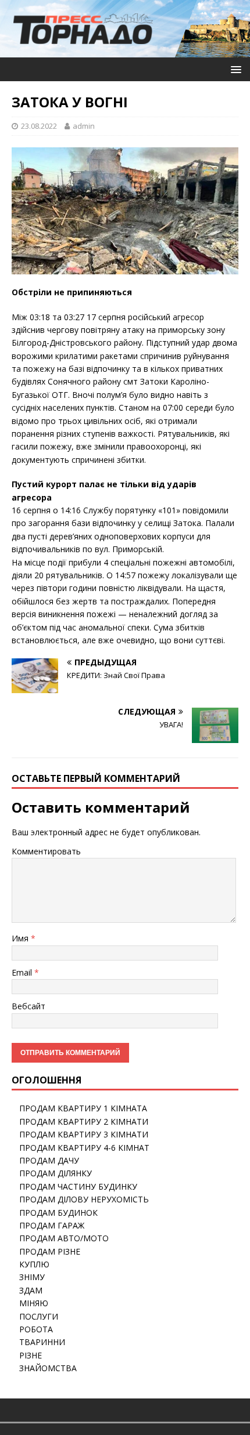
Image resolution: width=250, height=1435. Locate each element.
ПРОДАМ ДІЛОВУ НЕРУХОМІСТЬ (84, 1199)
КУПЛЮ (34, 1264)
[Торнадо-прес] (83, 50)
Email (23, 972)
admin (84, 126)
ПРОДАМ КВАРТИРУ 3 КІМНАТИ (83, 1134)
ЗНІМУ (32, 1276)
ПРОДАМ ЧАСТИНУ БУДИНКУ (78, 1186)
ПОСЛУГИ (38, 1316)
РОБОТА (36, 1329)
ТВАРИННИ (42, 1341)
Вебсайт (28, 1006)
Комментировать (46, 851)
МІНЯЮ (33, 1303)
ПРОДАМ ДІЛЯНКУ (55, 1173)
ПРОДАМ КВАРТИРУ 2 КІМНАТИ (83, 1121)
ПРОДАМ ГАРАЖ (51, 1225)
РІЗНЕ (30, 1355)
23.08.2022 (39, 126)
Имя (21, 938)
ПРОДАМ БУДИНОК (58, 1212)
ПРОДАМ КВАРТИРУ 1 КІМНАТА (83, 1108)
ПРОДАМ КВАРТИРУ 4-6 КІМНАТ (84, 1147)
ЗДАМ (30, 1290)
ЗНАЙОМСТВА (48, 1368)
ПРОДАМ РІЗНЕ (49, 1251)
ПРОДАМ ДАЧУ (49, 1160)
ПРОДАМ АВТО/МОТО (64, 1238)
